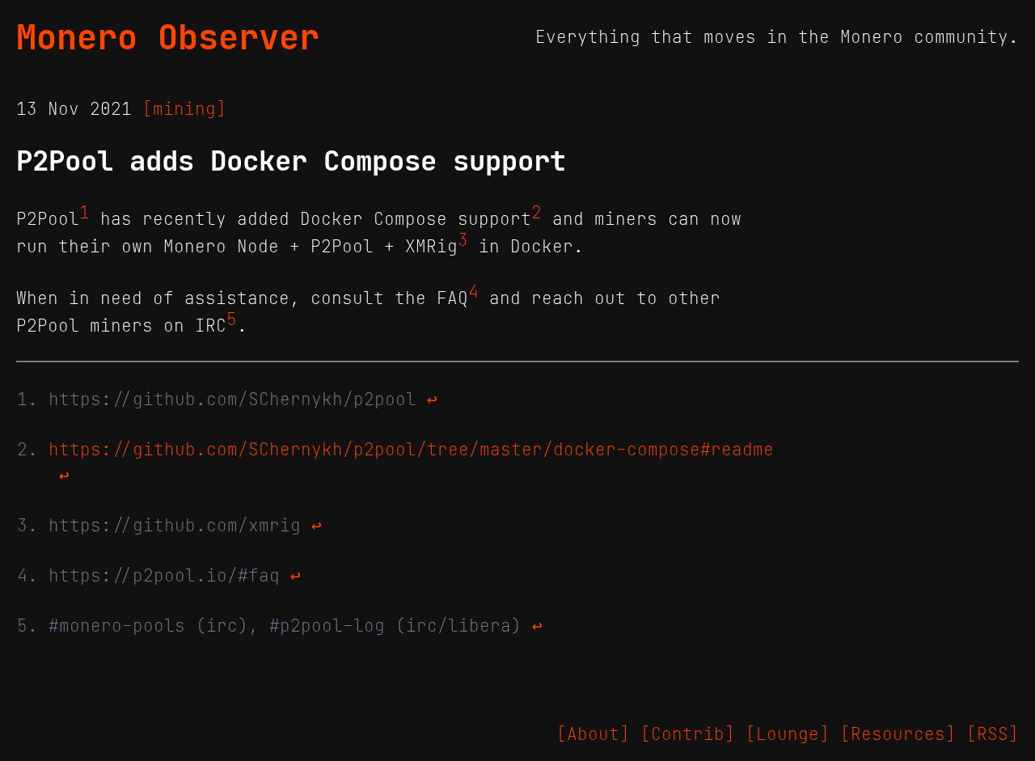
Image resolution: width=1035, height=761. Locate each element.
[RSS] (992, 734)
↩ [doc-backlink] (432, 399)
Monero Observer (167, 37)
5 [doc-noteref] (231, 319)
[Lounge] (788, 734)
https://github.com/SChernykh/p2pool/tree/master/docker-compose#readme (411, 449)
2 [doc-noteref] (536, 212)
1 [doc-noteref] (84, 212)
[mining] (184, 109)
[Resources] (898, 734)
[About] (593, 734)
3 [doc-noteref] (463, 240)
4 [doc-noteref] (473, 291)
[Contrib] (687, 734)
